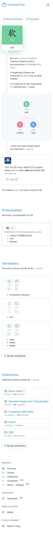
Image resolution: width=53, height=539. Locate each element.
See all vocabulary (16, 356)
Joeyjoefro (11, 415)
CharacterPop (16, 4)
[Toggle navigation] (48, 5)
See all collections (16, 445)
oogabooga (11, 174)
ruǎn (27, 64)
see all (30, 149)
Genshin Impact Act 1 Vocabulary (28, 401)
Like (13, 179)
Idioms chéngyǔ (15, 485)
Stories (10, 472)
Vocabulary (12, 480)
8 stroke (22, 58)
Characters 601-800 (20, 411)
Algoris (9, 436)
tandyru (9, 425)
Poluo (9, 405)
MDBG (10, 512)
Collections (12, 476)
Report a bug (13, 526)
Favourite (34, 19)
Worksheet (12, 498)
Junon (9, 394)
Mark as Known (14, 19)
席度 (11, 432)
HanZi (12, 422)
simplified (32, 58)
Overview (11, 468)
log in (17, 190)
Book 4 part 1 (16, 391)
